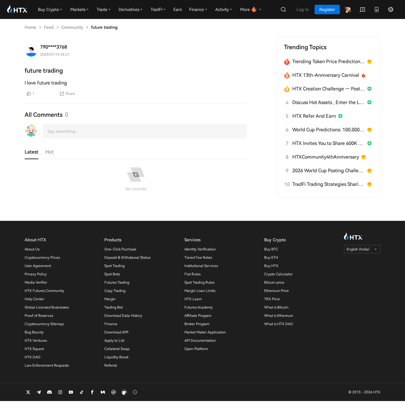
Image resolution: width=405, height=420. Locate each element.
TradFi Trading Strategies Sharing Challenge (328, 184)
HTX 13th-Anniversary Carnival (325, 75)
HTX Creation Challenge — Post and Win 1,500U (328, 89)
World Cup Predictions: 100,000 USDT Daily (328, 129)
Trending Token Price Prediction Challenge (328, 61)
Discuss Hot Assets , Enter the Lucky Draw (328, 102)
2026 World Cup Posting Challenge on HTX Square (328, 170)
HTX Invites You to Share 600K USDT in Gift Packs (328, 143)
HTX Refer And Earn (314, 116)
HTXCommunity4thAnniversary (325, 157)
